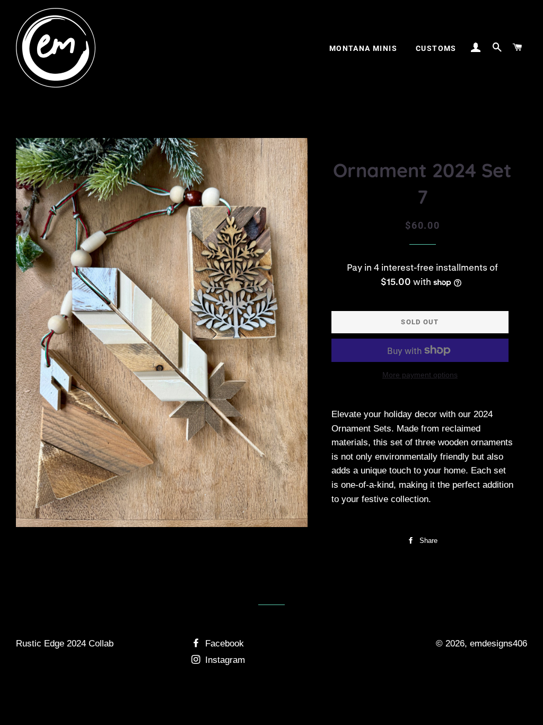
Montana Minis (363, 48)
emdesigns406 (498, 643)
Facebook (223, 643)
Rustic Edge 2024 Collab (64, 643)
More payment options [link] (420, 374)
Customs (436, 48)
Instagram (224, 660)
